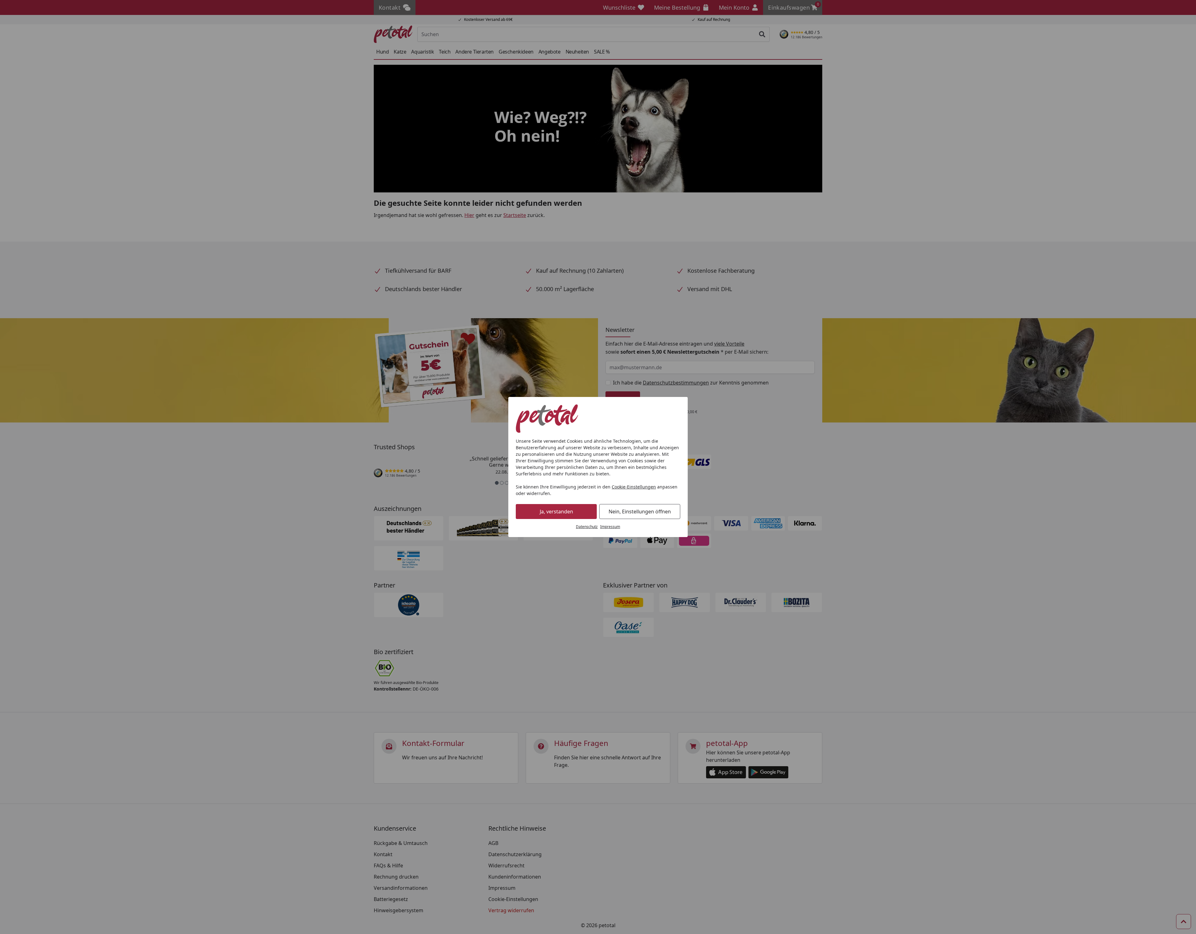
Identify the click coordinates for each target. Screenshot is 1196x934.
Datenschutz (587, 526)
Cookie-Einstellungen (634, 487)
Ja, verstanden (556, 511)
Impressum (610, 526)
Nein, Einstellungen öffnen (640, 511)
